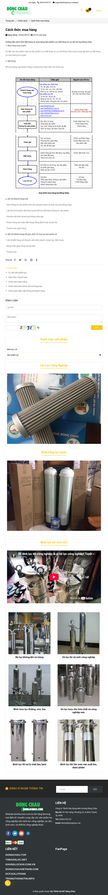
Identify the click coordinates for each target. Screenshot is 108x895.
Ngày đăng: (12, 35)
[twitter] (15, 833)
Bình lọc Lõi (12, 349)
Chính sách (22, 21)
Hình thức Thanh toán (17, 277)
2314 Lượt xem (39, 35)
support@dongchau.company (66, 2)
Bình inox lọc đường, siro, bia (29, 709)
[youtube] (21, 833)
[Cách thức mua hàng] (18, 10)
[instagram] (28, 833)
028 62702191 (45, 2)
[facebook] (8, 833)
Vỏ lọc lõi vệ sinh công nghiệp (78, 657)
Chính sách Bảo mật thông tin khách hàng (26, 291)
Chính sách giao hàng (17, 282)
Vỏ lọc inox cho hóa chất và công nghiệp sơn (79, 711)
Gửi (96, 327)
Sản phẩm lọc (13, 355)
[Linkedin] (25, 259)
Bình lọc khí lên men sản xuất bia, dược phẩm (78, 766)
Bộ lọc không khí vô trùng (29, 657)
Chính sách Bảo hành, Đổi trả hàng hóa (25, 286)
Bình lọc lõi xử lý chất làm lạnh (29, 764)
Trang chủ (9, 21)
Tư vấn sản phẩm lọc (17, 273)
